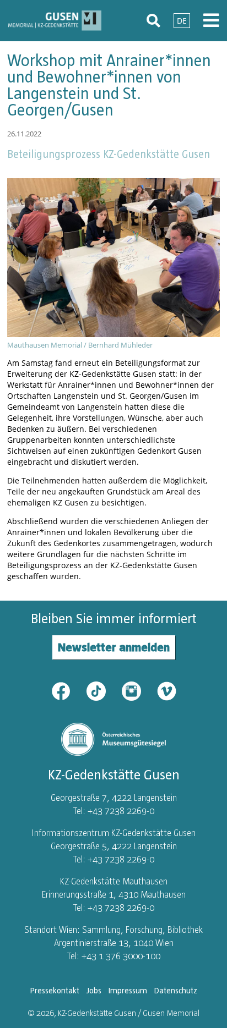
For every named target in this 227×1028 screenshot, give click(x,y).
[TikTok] (103, 690)
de (182, 20)
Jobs (94, 990)
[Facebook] (67, 690)
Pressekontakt (54, 990)
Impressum (128, 990)
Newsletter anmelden (114, 647)
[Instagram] (138, 690)
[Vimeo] (166, 690)
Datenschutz (175, 990)
